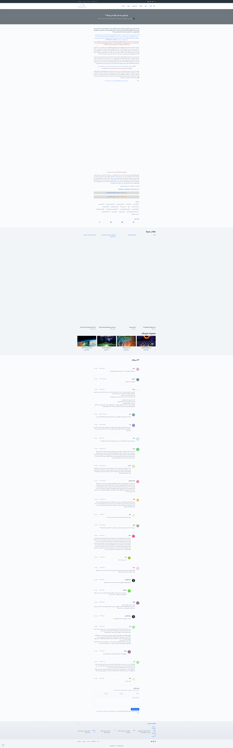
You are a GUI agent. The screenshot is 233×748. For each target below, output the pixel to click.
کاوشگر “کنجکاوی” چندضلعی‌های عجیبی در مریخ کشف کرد (144, 731)
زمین (129, 206)
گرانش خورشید (122, 211)
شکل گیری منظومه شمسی (125, 209)
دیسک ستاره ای (135, 206)
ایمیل (121, 693)
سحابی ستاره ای (106, 206)
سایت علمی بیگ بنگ (82, 7)
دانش (151, 6)
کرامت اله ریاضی (132, 481)
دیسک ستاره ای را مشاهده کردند (102, 63)
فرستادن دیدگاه (135, 709)
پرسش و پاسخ (120, 18)
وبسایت (105, 693)
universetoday (127, 189)
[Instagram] (151, 741)
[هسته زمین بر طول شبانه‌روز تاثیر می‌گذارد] (106, 279)
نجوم (146, 6)
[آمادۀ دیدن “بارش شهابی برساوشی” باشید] (113, 732)
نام (137, 693)
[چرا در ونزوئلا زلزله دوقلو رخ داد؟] (146, 279)
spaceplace (120, 189)
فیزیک (140, 6)
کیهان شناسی (111, 18)
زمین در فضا (123, 206)
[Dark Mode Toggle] (3, 745)
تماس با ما (84, 1)
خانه (97, 1)
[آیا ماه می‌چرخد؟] (126, 279)
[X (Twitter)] (150, 1)
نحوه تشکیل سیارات (106, 211)
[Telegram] (99, 222)
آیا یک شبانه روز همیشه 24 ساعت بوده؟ (88, 327)
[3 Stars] (122, 196)
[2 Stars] (124, 196)
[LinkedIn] (110, 222)
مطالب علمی (106, 18)
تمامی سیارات (103, 73)
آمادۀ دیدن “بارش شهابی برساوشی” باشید (105, 731)
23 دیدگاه (99, 18)
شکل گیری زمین (135, 209)
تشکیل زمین (136, 204)
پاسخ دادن (95, 368)
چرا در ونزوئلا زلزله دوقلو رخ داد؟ (149, 327)
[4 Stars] (121, 196)
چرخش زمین (101, 204)
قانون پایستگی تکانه (128, 54)
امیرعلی (133, 379)
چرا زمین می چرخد (120, 204)
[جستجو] (154, 1)
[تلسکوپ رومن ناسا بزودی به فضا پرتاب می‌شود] (93, 732)
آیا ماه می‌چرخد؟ (132, 327)
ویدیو (128, 6)
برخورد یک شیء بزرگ (115, 178)
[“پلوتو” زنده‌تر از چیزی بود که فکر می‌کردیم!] (133, 732)
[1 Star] (125, 196)
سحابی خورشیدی (114, 206)
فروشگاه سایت (93, 1)
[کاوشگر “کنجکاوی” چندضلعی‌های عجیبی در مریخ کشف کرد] (153, 731)
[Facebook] (152, 1)
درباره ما (88, 1)
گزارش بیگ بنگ (135, 47)
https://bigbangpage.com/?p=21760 (113, 192)
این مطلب (125, 618)
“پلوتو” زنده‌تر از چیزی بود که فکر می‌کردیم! (124, 731)
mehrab (125, 590)
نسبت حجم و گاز (135, 214)
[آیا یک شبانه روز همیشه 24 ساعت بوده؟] (86, 279)
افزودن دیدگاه (135, 697)
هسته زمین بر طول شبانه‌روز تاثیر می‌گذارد (107, 327)
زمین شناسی (115, 18)
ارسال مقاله (79, 1)
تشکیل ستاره (128, 204)
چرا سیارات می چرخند (110, 204)
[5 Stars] (120, 196)
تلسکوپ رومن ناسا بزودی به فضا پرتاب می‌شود (84, 731)
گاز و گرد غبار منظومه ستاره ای (133, 211)
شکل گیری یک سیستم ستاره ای (112, 209)
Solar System (134, 189)
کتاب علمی (134, 6)
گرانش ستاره (114, 211)
